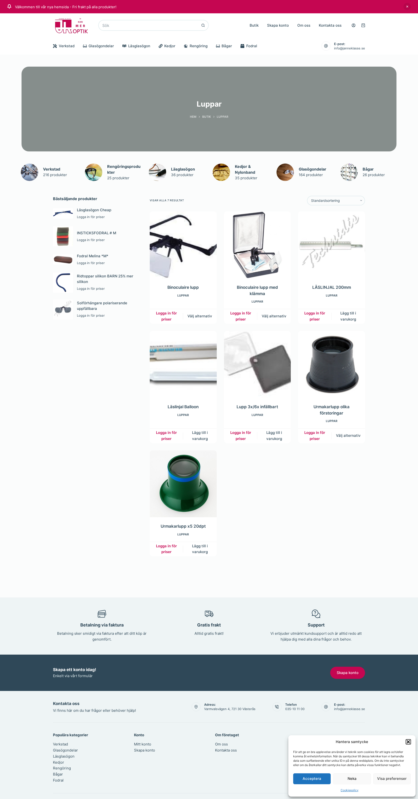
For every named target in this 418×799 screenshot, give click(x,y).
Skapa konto (278, 25)
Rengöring (199, 46)
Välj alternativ (199, 316)
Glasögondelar (101, 46)
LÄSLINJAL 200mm (331, 287)
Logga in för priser (166, 316)
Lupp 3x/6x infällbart (257, 406)
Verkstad (67, 46)
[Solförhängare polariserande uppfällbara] (63, 309)
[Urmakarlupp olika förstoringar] (331, 364)
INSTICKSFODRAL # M (96, 233)
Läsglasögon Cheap (94, 210)
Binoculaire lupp (183, 287)
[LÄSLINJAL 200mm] (331, 245)
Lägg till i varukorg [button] (348, 316)
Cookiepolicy (349, 790)
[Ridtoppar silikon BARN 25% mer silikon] (63, 283)
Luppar (183, 295)
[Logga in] (353, 25)
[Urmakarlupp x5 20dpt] (183, 483)
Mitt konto (142, 744)
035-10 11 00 (295, 709)
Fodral (251, 46)
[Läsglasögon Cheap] (63, 213)
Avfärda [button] (407, 6)
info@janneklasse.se (349, 48)
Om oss (303, 25)
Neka (352, 778)
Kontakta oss (330, 25)
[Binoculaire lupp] (183, 245)
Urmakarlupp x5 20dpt (183, 526)
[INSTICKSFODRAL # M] (63, 236)
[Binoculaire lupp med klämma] (257, 245)
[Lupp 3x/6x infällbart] (257, 364)
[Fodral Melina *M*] (63, 259)
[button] (408, 741)
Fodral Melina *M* (92, 256)
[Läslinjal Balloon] (183, 364)
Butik (254, 25)
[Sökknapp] (203, 25)
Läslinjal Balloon (183, 406)
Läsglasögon (139, 46)
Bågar (227, 46)
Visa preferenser (392, 778)
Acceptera (312, 778)
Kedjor (169, 46)
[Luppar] (29, 172)
